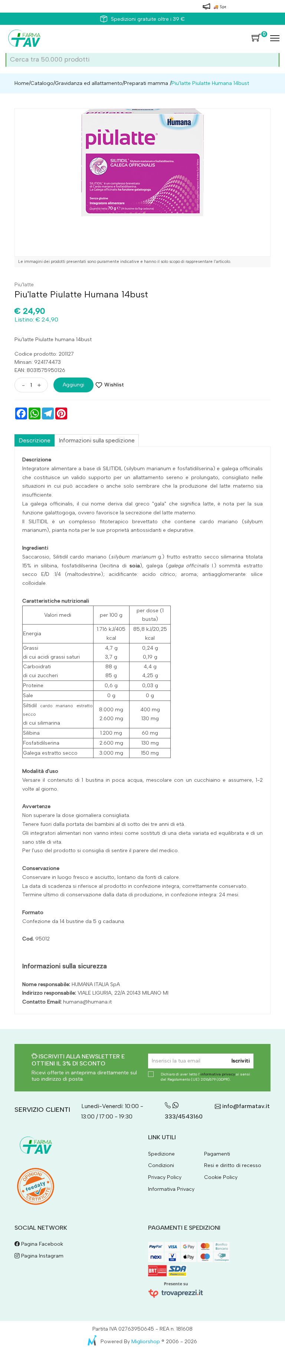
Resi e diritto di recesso (232, 1165)
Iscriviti (241, 1061)
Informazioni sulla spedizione (97, 440)
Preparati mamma (146, 83)
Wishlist (114, 385)
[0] (256, 38)
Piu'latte (24, 284)
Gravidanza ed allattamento (88, 83)
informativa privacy (217, 1074)
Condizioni (161, 1165)
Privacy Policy (164, 1177)
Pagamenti (217, 1154)
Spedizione (161, 1154)
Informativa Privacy (171, 1189)
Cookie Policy (221, 1177)
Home (21, 83)
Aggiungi (73, 385)
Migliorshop (145, 1341)
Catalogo (41, 83)
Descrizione (34, 440)
